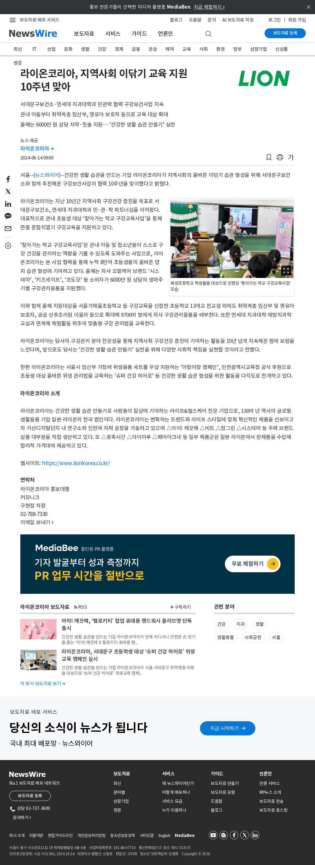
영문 (18, 63)
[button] (269, 157)
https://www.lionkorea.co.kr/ (76, 463)
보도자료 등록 (285, 33)
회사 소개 (17, 835)
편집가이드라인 (60, 835)
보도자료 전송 (271, 801)
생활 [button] (259, 624)
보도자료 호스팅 (273, 810)
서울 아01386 (44, 853)
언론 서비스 (269, 783)
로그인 (274, 20)
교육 (186, 49)
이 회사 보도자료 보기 (42, 683)
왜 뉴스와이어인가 (178, 783)
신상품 (281, 49)
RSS (82, 607)
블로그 (176, 20)
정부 (237, 49)
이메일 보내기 (37, 522)
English (164, 835)
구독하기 (182, 607)
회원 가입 (297, 20)
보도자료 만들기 (225, 783)
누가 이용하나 (174, 810)
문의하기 (22, 817)
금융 (136, 49)
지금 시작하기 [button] (224, 728)
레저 (169, 49)
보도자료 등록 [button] (30, 796)
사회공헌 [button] (253, 637)
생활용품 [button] (225, 637)
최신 (18, 49)
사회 (203, 49)
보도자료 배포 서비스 (39, 20)
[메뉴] (13, 20)
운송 (153, 49)
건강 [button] (221, 624)
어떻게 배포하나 (176, 792)
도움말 (195, 20)
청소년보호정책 (122, 835)
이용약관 (36, 835)
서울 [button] (276, 637)
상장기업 (258, 49)
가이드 (139, 33)
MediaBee (184, 835)
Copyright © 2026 (195, 853)
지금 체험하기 (209, 7)
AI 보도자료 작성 (237, 20)
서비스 (113, 33)
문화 (68, 49)
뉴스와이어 (47, 175)
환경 (220, 49)
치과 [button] (240, 624)
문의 (212, 20)
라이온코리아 (37, 148)
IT (35, 49)
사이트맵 (147, 835)
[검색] (208, 34)
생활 (85, 49)
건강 (102, 49)
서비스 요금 (172, 801)
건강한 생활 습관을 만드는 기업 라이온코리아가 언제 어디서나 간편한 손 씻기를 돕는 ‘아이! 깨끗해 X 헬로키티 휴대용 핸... (128, 639)
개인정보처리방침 (91, 835)
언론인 (165, 33)
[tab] (135, 774)
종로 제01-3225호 (176, 847)
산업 (51, 49)
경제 (119, 49)
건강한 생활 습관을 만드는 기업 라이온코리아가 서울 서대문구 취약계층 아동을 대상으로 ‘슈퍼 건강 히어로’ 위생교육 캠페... (128, 670)
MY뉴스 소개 (270, 792)
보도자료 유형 (223, 792)
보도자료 (84, 33)
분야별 (119, 792)
